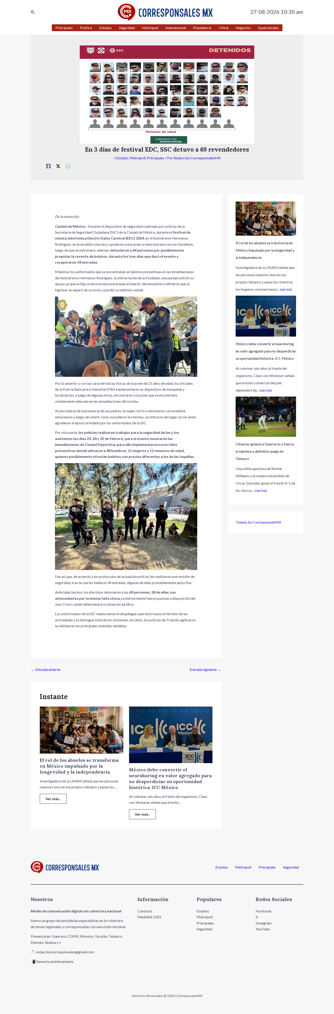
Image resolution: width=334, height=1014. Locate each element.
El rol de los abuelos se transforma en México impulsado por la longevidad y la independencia (79, 766)
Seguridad (291, 867)
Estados (122, 158)
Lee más (286, 289)
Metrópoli (138, 158)
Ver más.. (53, 799)
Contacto (144, 911)
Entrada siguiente (205, 669)
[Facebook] (48, 165)
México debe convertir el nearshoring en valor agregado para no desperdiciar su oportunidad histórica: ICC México (170, 778)
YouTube (263, 929)
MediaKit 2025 (149, 917)
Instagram (264, 923)
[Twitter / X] (58, 165)
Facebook (264, 911)
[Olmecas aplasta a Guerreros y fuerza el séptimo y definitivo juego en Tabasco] (266, 417)
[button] (33, 12)
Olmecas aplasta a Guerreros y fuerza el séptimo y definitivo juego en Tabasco (265, 451)
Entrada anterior (46, 669)
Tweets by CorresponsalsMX (258, 522)
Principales (155, 158)
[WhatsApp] (68, 165)
